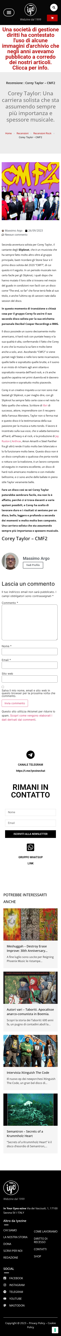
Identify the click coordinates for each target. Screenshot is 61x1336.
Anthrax (16, 441)
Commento (10, 602)
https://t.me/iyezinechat (30, 770)
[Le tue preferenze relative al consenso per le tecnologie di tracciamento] (55, 1330)
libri (45, 405)
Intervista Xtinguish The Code (28, 1073)
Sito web (7, 673)
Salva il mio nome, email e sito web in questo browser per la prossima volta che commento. (28, 693)
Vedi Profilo (33, 565)
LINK (31, 863)
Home (8, 133)
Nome (7, 646)
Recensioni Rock (42, 133)
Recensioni (22, 133)
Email (6, 660)
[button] (8, 12)
